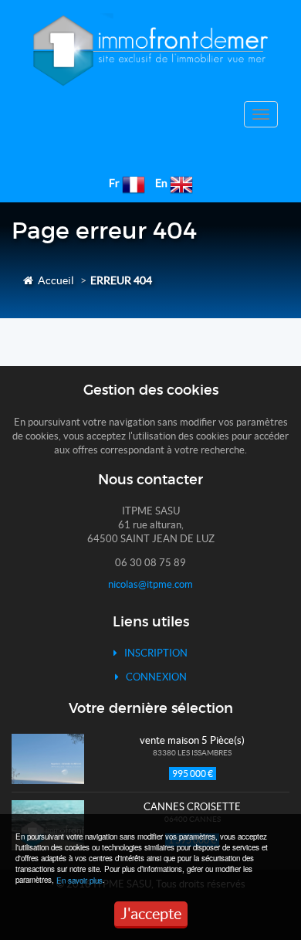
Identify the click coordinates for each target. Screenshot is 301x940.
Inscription (152, 653)
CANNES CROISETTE (192, 807)
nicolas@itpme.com (150, 584)
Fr (114, 183)
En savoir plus (79, 880)
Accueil (53, 280)
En (161, 183)
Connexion (153, 677)
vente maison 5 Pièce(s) (192, 740)
